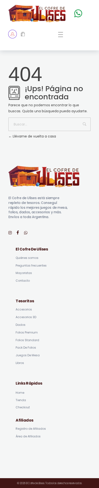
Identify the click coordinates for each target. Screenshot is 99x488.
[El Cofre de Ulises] (37, 13)
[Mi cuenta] (12, 34)
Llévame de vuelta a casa (34, 136)
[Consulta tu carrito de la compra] (22, 34)
